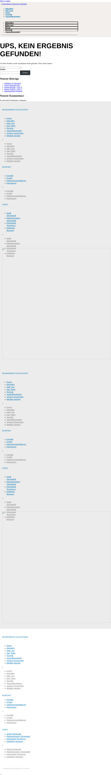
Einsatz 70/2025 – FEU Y (13, 89)
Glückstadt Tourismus (11, 224)
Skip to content (5, 1)
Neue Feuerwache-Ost (12, 85)
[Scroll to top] (1, 774)
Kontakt (10, 176)
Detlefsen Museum (11, 229)
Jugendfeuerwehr (12, 16)
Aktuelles (9, 9)
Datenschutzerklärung (16, 181)
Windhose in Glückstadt (12, 83)
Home (9, 118)
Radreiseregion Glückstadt (13, 219)
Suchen (2, 69)
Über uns (9, 11)
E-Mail (9, 178)
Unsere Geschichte (15, 133)
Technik (8, 15)
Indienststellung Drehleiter (13, 91)
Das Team (11, 126)
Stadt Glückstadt (11, 214)
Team (7, 13)
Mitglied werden (13, 136)
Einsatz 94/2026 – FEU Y (13, 87)
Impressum (11, 183)
